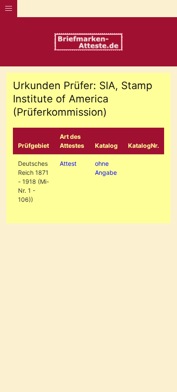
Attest (68, 163)
